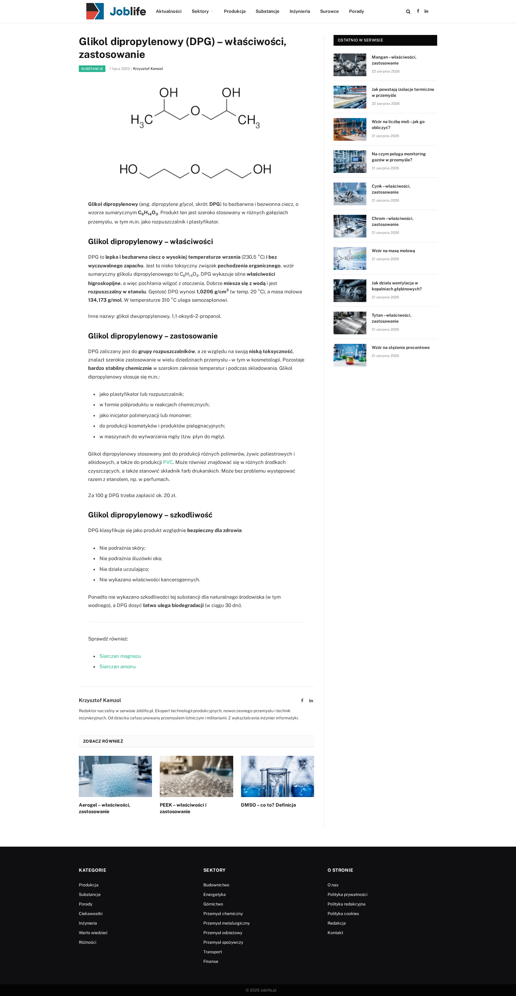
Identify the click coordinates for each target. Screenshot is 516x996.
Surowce (329, 11)
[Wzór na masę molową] (350, 258)
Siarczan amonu (117, 666)
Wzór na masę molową (393, 250)
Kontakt (335, 932)
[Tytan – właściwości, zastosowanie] (350, 323)
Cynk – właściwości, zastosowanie (391, 189)
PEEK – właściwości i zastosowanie (183, 808)
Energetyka (214, 894)
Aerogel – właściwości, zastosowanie (104, 808)
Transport (212, 951)
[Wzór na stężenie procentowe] (350, 355)
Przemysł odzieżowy (222, 932)
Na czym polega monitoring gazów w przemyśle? (399, 156)
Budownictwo (216, 884)
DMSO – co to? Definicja (268, 805)
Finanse (210, 961)
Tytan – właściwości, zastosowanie (391, 318)
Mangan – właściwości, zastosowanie (394, 60)
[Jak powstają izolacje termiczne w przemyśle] (350, 97)
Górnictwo (213, 904)
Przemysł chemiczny (223, 913)
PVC (168, 462)
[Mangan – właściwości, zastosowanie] (350, 64)
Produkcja (234, 11)
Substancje (268, 11)
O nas (333, 884)
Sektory (200, 11)
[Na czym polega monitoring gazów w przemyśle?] (350, 161)
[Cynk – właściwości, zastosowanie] (350, 194)
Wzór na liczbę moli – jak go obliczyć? (398, 124)
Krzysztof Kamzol (148, 69)
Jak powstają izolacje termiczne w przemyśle (403, 92)
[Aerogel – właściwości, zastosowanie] (115, 776)
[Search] (408, 11)
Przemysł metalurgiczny (226, 923)
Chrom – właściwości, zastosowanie (393, 221)
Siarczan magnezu (120, 656)
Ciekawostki (90, 913)
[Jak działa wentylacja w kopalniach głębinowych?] (350, 290)
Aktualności (169, 11)
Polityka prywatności (347, 894)
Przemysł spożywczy (223, 942)
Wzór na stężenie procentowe (401, 347)
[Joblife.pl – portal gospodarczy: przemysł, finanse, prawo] (116, 11)
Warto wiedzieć (93, 932)
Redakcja (337, 923)
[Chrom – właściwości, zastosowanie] (350, 226)
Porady (356, 11)
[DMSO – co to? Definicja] (277, 776)
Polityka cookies (343, 913)
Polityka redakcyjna (347, 904)
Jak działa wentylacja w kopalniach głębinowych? (397, 286)
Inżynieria (300, 11)
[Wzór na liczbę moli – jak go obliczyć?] (350, 129)
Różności (87, 942)
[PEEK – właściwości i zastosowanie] (196, 776)
